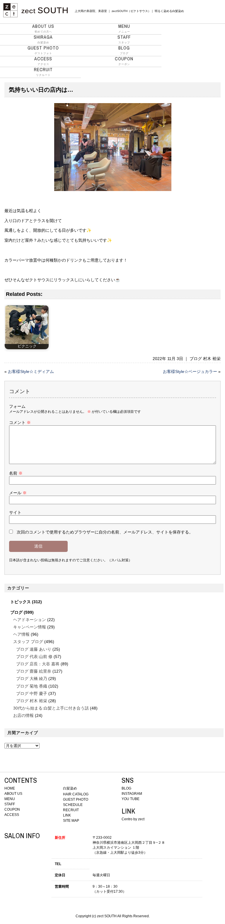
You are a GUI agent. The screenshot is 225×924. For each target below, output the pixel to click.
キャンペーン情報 (29, 627)
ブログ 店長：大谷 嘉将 (37, 664)
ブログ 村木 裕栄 (205, 358)
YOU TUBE (130, 799)
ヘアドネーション (29, 619)
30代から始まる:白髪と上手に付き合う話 (51, 708)
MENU (9, 799)
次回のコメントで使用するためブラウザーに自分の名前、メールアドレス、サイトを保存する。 (105, 532)
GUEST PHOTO (75, 799)
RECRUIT (71, 810)
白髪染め (43, 39)
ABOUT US (13, 794)
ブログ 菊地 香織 (31, 686)
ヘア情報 (21, 634)
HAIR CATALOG (75, 794)
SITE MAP (71, 821)
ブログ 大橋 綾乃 (31, 678)
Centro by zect (133, 819)
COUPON (12, 809)
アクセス (43, 61)
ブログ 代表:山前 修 (34, 656)
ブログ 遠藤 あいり (33, 649)
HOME (9, 788)
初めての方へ (43, 28)
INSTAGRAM (132, 794)
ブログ (124, 50)
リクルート (43, 71)
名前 (16, 473)
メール (18, 492)
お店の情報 (23, 715)
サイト (15, 512)
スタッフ (124, 39)
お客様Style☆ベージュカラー (190, 371)
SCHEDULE (73, 805)
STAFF (9, 804)
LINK (67, 815)
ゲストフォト (43, 50)
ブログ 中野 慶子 (31, 693)
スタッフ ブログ (28, 641)
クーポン (124, 61)
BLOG (126, 788)
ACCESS (11, 815)
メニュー (124, 28)
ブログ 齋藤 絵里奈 (33, 671)
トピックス (20, 601)
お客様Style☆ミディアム (31, 371)
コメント (20, 422)
